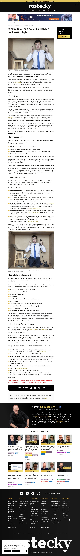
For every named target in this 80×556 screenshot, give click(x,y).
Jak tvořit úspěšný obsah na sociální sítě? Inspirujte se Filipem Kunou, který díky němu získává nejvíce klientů (32, 477)
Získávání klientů (44, 525)
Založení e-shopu (34, 515)
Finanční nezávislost (12, 501)
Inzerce (49, 10)
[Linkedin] (31, 388)
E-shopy (43, 451)
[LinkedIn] (21, 493)
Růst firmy (35, 455)
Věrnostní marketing (56, 520)
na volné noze (17, 82)
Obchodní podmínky (24, 533)
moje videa (44, 329)
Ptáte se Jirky (28, 455)
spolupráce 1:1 (61, 421)
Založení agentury (45, 519)
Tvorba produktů (44, 517)
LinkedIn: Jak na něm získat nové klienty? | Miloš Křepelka (48, 475)
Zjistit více (16, 548)
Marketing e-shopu (34, 511)
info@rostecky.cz (52, 493)
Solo (39, 10)
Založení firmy (11, 525)
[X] (35, 388)
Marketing (31, 25)
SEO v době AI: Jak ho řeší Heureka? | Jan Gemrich (63, 447)
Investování (64, 503)
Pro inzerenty (16, 533)
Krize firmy (21, 507)
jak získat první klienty (22, 368)
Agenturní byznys (66, 501)
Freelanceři (43, 501)
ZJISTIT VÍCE (64, 36)
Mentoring (25, 10)
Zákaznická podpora (34, 521)
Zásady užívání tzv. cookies (52, 533)
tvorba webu (28, 119)
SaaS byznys (65, 515)
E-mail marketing (55, 507)
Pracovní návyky (44, 511)
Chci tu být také (14, 22)
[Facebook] (32, 493)
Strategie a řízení (33, 513)
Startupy (10, 520)
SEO (52, 516)
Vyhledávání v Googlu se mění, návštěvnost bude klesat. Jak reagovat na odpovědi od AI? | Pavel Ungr (14, 477)
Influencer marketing (56, 510)
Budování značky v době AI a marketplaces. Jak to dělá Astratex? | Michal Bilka (48, 448)
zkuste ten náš (30, 212)
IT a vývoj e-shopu (34, 507)
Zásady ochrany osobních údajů (37, 533)
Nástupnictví (22, 510)
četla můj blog (33, 329)
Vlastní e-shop (11, 523)
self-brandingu (50, 203)
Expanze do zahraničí (34, 501)
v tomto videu (42, 351)
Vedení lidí (21, 520)
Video (16, 453)
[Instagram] (38, 493)
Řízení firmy (21, 516)
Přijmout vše (7, 551)
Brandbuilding (54, 503)
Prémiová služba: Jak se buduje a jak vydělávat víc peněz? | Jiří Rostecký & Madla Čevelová (31, 449)
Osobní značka (44, 509)
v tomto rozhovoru (33, 221)
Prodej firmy (21, 512)
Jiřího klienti (60, 479)
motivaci (10, 117)
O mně (55, 10)
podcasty (46, 416)
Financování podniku (23, 501)
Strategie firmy (22, 518)
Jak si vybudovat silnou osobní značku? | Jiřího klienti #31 (63, 475)
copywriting (36, 119)
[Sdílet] (39, 388)
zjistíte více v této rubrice (34, 208)
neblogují (37, 212)
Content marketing (55, 505)
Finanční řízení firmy (23, 503)
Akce (44, 10)
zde (46, 398)
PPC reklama (54, 514)
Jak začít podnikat (12, 505)
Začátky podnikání (17, 25)
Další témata (11, 527)
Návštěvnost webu (55, 512)
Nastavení (23, 551)
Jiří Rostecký (12, 36)
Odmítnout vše (16, 551)
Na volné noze (25, 25)
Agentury (44, 479)
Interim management (23, 505)
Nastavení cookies (63, 533)
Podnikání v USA (65, 510)
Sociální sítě (54, 518)
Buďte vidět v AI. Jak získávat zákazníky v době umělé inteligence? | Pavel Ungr (15, 449)
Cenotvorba (43, 503)
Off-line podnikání (66, 507)
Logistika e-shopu (34, 509)
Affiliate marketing (55, 501)
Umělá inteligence (62, 452)
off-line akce (55, 419)
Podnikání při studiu (12, 518)
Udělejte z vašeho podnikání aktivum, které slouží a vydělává (41, 1)
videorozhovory (39, 416)
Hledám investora (12, 503)
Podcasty (33, 10)
